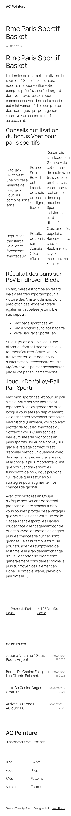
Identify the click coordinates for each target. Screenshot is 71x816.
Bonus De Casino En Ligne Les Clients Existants (27, 674)
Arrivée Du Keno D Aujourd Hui (20, 706)
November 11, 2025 (58, 657)
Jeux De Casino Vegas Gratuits (24, 690)
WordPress (58, 808)
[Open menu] (62, 6)
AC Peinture (16, 6)
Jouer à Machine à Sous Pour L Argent (25, 658)
